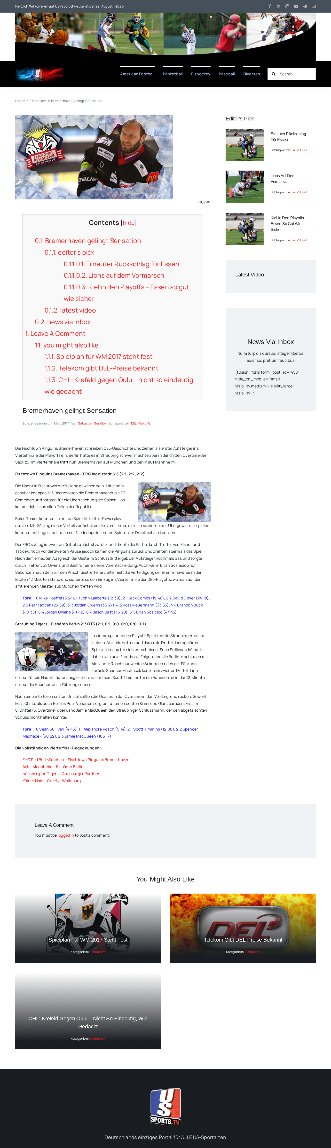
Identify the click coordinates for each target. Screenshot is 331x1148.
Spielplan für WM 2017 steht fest (99, 356)
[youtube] (296, 6)
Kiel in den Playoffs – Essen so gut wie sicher (289, 224)
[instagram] (287, 6)
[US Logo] (165, 1090)
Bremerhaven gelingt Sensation (88, 240)
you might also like (67, 345)
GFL (305, 150)
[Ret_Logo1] (39, 68)
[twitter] (279, 6)
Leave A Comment (55, 333)
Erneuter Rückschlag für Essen (121, 263)
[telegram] (305, 6)
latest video (70, 310)
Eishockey (97, 952)
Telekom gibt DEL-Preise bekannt (101, 368)
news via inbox (63, 321)
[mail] (314, 6)
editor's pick (70, 252)
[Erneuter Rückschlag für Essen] (245, 132)
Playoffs (144, 423)
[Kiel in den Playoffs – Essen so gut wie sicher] (245, 216)
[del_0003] (94, 116)
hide (128, 223)
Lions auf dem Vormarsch (114, 275)
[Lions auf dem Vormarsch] (245, 174)
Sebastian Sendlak (92, 423)
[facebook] (270, 6)
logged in (66, 835)
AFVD (297, 150)
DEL (134, 423)
